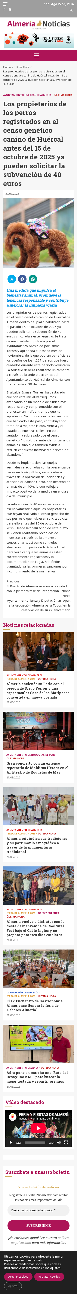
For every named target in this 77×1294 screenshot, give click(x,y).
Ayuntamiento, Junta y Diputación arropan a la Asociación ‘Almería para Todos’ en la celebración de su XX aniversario (39, 603)
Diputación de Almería (22, 992)
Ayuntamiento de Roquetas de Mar (30, 755)
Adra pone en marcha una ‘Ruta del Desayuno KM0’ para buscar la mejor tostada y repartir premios (38, 1044)
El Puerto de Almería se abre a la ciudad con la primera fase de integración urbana (38, 586)
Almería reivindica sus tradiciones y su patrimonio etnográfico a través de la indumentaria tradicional (38, 806)
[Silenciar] (59, 1142)
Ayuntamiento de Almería (24, 675)
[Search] (71, 10)
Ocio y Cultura (49, 913)
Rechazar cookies (49, 1276)
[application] (38, 1128)
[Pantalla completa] (66, 1142)
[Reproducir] (11, 1142)
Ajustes (13, 1286)
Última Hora (63, 95)
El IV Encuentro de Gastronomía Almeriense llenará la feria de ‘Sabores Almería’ (38, 969)
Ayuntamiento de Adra (22, 1067)
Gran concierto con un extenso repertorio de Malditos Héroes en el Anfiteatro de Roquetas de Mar (38, 731)
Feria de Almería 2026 (21, 679)
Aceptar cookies (18, 1276)
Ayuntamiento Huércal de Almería (27, 95)
